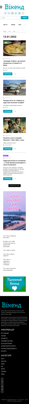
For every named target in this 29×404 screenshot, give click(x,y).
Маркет (6, 155)
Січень (14, 31)
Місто (6, 82)
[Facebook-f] (5, 13)
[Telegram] (16, 13)
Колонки (7, 119)
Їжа (6, 42)
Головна (4, 31)
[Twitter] (9, 13)
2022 (10, 31)
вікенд (6, 70)
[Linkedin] (19, 13)
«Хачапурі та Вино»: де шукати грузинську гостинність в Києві (14, 63)
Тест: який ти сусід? (9, 250)
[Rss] (23, 13)
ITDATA (18, 399)
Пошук (25, 17)
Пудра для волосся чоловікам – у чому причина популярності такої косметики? (14, 163)
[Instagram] (12, 13)
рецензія (10, 144)
